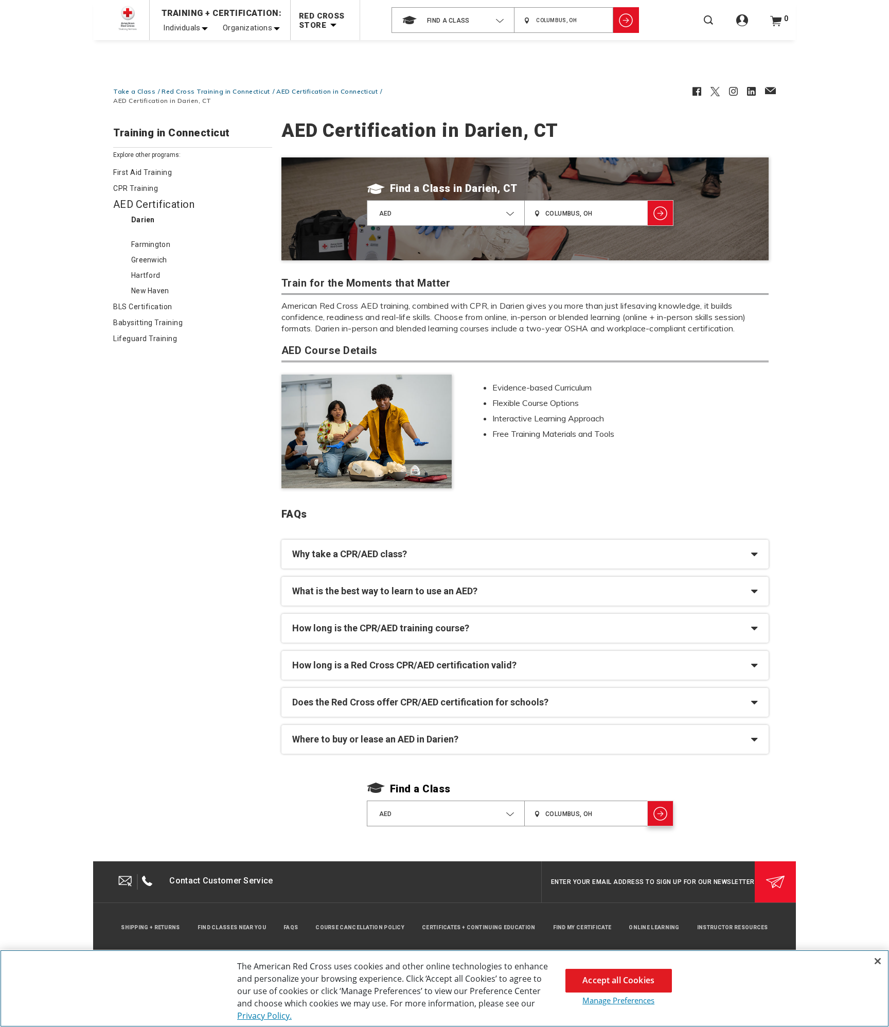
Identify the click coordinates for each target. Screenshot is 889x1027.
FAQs (290, 927)
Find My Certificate (582, 927)
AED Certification (153, 204)
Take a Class (134, 91)
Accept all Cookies (618, 980)
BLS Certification (142, 307)
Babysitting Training (148, 322)
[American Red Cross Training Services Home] (128, 18)
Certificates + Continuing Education (479, 927)
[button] (525, 554)
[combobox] (453, 20)
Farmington (150, 244)
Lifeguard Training (145, 338)
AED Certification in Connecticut (327, 91)
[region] (444, 988)
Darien (143, 220)
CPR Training (135, 188)
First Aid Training (142, 172)
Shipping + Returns (150, 927)
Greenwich (149, 260)
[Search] (708, 27)
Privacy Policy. (264, 1015)
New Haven (150, 291)
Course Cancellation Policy (359, 927)
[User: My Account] (742, 26)
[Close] (877, 961)
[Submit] (775, 881)
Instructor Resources (732, 927)
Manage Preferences (618, 1000)
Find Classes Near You (232, 927)
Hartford (145, 275)
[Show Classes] (626, 20)
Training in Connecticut (171, 133)
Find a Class (420, 188)
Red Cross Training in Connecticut (216, 91)
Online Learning (654, 927)
